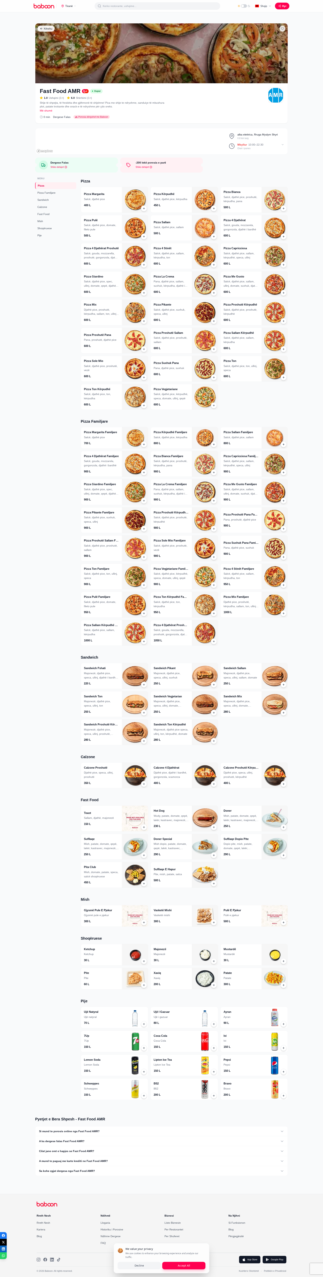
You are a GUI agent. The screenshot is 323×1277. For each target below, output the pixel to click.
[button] (114, 200)
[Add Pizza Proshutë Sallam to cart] (214, 349)
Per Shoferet (171, 1236)
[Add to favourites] (282, 29)
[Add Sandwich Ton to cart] (144, 713)
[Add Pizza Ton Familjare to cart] (144, 585)
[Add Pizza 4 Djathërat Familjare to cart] (144, 472)
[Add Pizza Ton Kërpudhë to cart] (144, 405)
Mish (40, 221)
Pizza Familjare (46, 192)
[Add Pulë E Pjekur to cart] (284, 922)
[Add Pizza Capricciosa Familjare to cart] (284, 472)
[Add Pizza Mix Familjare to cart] (284, 613)
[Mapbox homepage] (44, 151)
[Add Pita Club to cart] (144, 884)
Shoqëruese (44, 228)
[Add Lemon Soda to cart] (144, 1072)
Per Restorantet (173, 1229)
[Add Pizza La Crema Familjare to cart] (214, 501)
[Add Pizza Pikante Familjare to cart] (144, 529)
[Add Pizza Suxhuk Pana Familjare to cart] (284, 557)
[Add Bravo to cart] (284, 1096)
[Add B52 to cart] (214, 1096)
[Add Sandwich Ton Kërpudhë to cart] (214, 741)
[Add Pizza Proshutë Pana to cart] (144, 349)
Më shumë (46, 110)
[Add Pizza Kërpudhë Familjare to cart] (214, 444)
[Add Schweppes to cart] (144, 1096)
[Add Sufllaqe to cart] (144, 855)
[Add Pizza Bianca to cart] (284, 208)
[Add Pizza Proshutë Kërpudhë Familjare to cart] (214, 529)
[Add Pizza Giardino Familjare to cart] (144, 501)
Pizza (41, 185)
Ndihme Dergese (111, 1236)
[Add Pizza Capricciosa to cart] (284, 265)
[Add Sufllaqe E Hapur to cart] (214, 884)
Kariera (41, 1229)
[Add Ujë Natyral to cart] (144, 1024)
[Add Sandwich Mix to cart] (284, 713)
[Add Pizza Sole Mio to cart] (144, 377)
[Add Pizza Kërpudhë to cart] (214, 208)
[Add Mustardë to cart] (284, 961)
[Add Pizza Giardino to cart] (144, 293)
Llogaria (105, 1222)
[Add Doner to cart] (284, 827)
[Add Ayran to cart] (284, 1024)
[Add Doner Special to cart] (214, 855)
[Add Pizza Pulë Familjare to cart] (144, 613)
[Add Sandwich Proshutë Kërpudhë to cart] (144, 741)
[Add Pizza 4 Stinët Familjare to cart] (284, 585)
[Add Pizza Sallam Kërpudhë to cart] (284, 349)
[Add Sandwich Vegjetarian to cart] (214, 713)
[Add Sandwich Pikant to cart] (214, 685)
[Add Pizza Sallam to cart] (214, 236)
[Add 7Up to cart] (144, 1048)
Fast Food (43, 214)
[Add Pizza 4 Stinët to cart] (214, 265)
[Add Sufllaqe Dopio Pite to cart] (284, 855)
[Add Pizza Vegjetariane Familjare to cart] (214, 585)
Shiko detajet (57, 167)
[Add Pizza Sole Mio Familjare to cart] (214, 557)
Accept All (184, 1265)
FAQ (103, 1242)
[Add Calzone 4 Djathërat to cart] (214, 784)
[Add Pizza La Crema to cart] (214, 293)
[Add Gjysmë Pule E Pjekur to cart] (144, 922)
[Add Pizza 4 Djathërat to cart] (284, 236)
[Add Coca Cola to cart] (214, 1048)
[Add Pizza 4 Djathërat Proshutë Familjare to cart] (214, 641)
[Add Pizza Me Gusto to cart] (284, 293)
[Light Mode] (243, 6)
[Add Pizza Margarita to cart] (144, 208)
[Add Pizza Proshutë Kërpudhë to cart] (284, 321)
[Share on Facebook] (3, 1235)
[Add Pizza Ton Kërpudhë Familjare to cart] (214, 613)
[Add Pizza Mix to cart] (144, 321)
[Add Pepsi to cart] (284, 1072)
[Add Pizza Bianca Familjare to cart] (214, 472)
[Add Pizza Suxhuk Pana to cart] (214, 377)
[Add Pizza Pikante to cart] (214, 321)
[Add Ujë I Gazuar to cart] (214, 1024)
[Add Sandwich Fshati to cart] (144, 685)
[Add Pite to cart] (144, 985)
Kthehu (48, 28)
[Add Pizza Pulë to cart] (144, 236)
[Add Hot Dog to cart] (214, 827)
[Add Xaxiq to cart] (214, 985)
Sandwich (43, 199)
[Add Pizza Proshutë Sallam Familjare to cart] (144, 557)
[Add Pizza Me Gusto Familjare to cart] (284, 501)
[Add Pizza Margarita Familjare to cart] (144, 444)
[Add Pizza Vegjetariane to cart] (214, 405)
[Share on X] (3, 1242)
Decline (139, 1265)
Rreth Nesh (43, 1222)
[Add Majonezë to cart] (214, 961)
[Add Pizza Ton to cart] (284, 377)
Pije (39, 235)
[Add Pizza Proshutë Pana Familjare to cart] (284, 529)
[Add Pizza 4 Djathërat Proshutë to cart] (144, 265)
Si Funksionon (236, 1222)
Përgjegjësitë (236, 1236)
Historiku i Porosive (112, 1229)
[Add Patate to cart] (284, 985)
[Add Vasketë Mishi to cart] (214, 922)
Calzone (42, 206)
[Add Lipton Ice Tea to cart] (214, 1072)
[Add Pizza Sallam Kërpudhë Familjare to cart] (144, 641)
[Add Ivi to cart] (284, 1048)
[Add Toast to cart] (144, 827)
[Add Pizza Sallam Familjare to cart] (284, 444)
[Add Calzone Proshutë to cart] (144, 784)
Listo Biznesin (172, 1222)
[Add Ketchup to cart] (144, 961)
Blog (39, 1236)
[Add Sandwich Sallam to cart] (284, 685)
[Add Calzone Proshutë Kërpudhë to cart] (284, 784)
